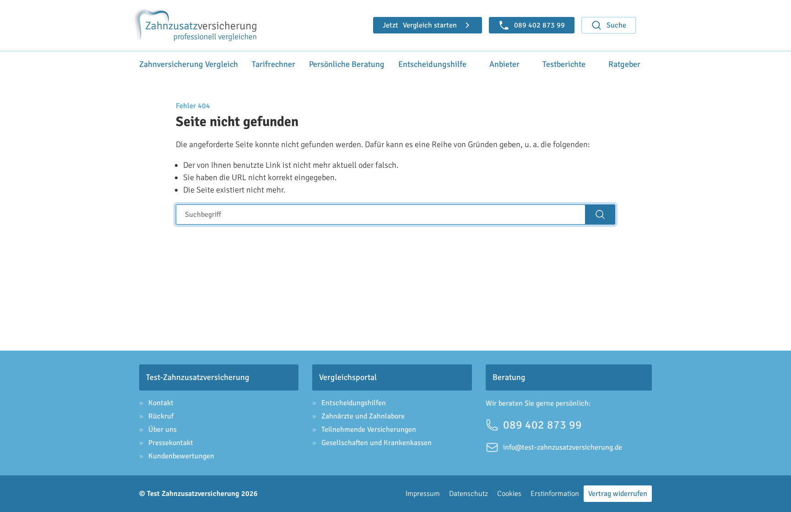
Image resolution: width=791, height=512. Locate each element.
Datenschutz (468, 493)
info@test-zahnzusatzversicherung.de (562, 447)
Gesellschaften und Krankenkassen (376, 442)
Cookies (509, 493)
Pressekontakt (170, 442)
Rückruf (160, 416)
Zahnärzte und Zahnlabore (363, 416)
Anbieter (504, 64)
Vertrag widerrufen (617, 493)
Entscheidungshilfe (432, 64)
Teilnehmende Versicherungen (368, 429)
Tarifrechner (273, 64)
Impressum (423, 493)
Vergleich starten (420, 25)
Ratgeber (624, 64)
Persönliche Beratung (347, 64)
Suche (616, 25)
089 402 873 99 (542, 425)
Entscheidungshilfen (353, 402)
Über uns (162, 429)
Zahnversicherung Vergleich (188, 64)
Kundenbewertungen (181, 456)
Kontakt (160, 402)
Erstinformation (555, 493)
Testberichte (563, 64)
